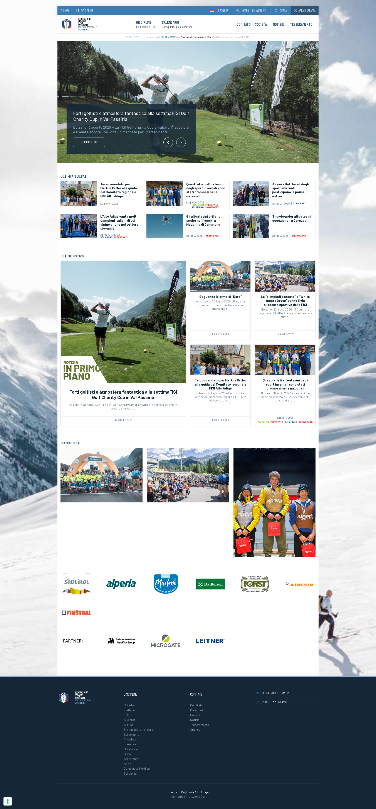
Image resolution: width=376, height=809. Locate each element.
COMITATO (244, 24)
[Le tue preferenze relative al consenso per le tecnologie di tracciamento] (7, 801)
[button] (281, 10)
